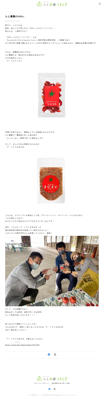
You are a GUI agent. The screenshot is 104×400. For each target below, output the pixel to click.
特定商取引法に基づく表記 (61, 383)
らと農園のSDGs (14, 16)
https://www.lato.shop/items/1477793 (22, 345)
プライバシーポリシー (41, 383)
